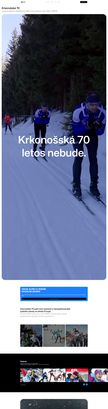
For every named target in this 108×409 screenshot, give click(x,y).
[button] (84, 384)
